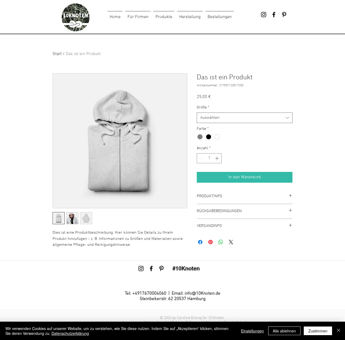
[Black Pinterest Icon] (284, 14)
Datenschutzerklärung (70, 333)
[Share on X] (231, 242)
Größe (203, 107)
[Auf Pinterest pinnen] (210, 242)
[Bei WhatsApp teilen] (221, 242)
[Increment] (217, 158)
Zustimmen (317, 331)
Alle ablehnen (284, 331)
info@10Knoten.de (202, 293)
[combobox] (244, 118)
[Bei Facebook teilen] (200, 242)
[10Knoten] (263, 14)
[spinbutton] (209, 158)
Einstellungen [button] (252, 331)
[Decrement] (201, 158)
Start (57, 54)
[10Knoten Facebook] (273, 14)
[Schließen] (338, 331)
